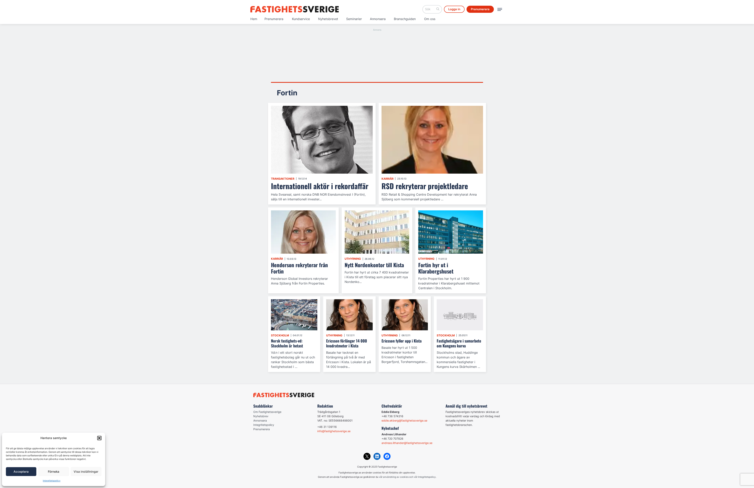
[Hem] (294, 9)
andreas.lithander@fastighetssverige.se (407, 443)
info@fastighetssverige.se (333, 431)
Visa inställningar (86, 471)
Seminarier (354, 19)
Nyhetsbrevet (328, 19)
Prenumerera (273, 19)
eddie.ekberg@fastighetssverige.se (404, 420)
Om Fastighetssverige (267, 411)
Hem (253, 19)
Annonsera (378, 19)
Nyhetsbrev (260, 416)
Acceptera (21, 471)
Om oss (429, 19)
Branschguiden (405, 19)
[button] (99, 438)
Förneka (53, 471)
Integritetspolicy (51, 480)
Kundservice (301, 19)
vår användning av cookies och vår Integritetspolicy (407, 476)
